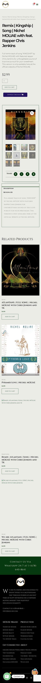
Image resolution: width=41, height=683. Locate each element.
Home (4, 17)
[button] (37, 4)
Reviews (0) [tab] (8, 192)
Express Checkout (14, 95)
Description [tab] (8, 188)
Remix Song (12, 17)
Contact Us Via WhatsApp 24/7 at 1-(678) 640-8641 (21, 565)
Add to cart (9, 87)
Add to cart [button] (10, 317)
